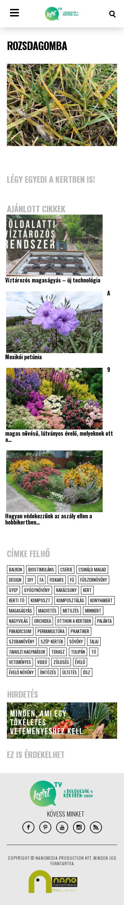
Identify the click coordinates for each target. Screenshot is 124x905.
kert (87, 590)
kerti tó (16, 600)
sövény (76, 641)
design (15, 579)
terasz (58, 651)
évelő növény (21, 672)
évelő (80, 662)
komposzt (40, 600)
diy (30, 579)
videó (42, 662)
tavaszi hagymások (27, 651)
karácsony (66, 590)
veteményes (20, 662)
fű (72, 579)
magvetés (47, 610)
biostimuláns (41, 569)
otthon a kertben (74, 620)
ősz (86, 672)
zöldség (61, 662)
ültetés (69, 672)
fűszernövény (93, 579)
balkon (15, 569)
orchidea (42, 620)
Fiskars (57, 579)
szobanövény (21, 641)
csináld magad (92, 569)
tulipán (78, 651)
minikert (93, 610)
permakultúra (51, 631)
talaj (94, 641)
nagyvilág (18, 620)
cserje (66, 569)
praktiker (80, 631)
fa (41, 579)
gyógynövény (37, 590)
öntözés (48, 672)
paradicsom (20, 631)
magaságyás (20, 610)
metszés (71, 610)
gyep (13, 590)
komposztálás (70, 600)
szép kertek (52, 641)
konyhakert (101, 600)
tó (93, 651)
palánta (104, 620)
